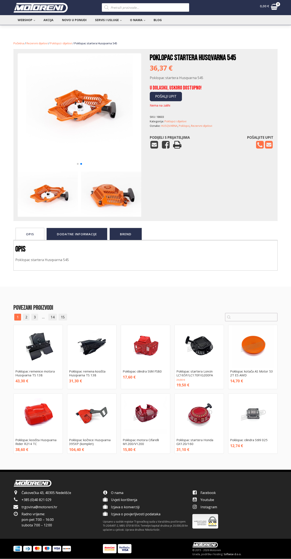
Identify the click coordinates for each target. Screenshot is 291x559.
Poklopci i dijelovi (61, 43)
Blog (158, 20)
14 (53, 317)
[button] (269, 7)
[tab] (30, 234)
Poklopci (184, 126)
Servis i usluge (107, 20)
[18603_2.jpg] (79, 158)
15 (63, 317)
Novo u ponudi (74, 20)
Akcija (48, 20)
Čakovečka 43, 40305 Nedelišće (46, 492)
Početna (18, 43)
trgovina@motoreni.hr (39, 507)
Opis (30, 234)
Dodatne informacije (77, 234)
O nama (136, 20)
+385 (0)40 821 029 (36, 499)
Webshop (25, 20)
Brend (125, 234)
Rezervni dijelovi (37, 43)
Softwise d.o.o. (232, 554)
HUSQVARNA (169, 126)
